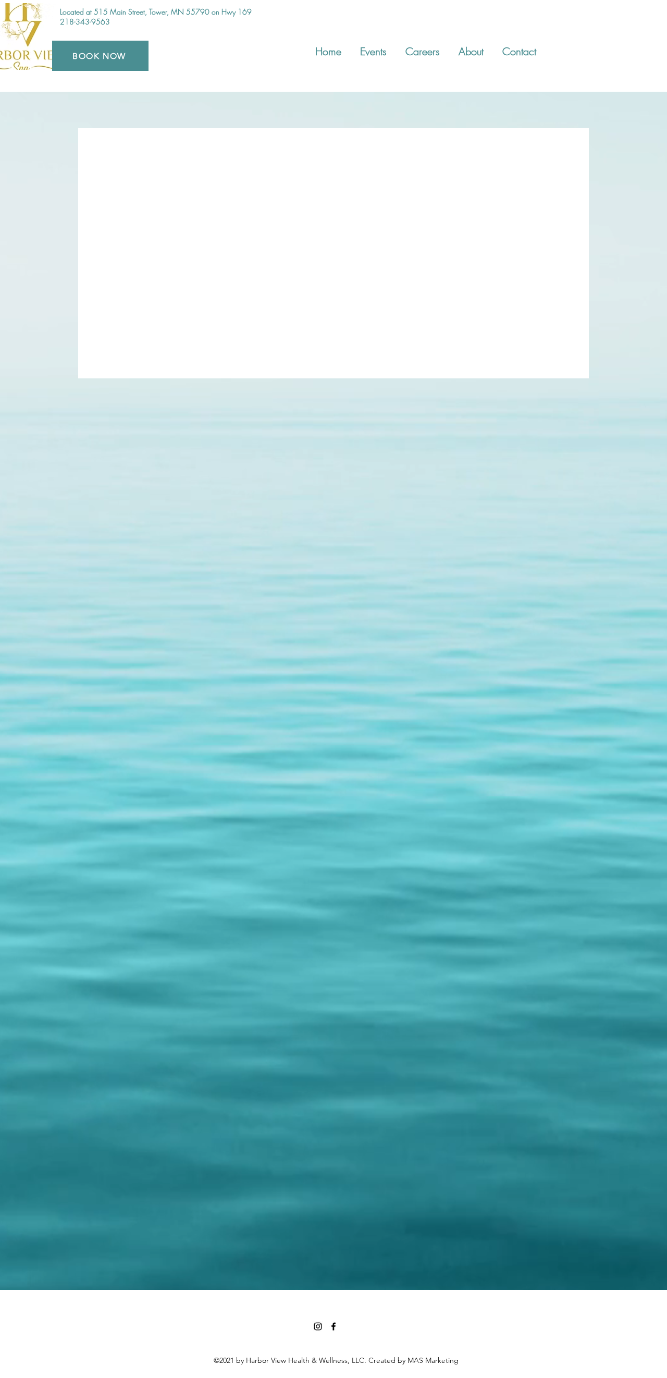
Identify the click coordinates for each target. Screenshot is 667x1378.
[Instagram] (318, 1326)
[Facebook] (333, 1326)
